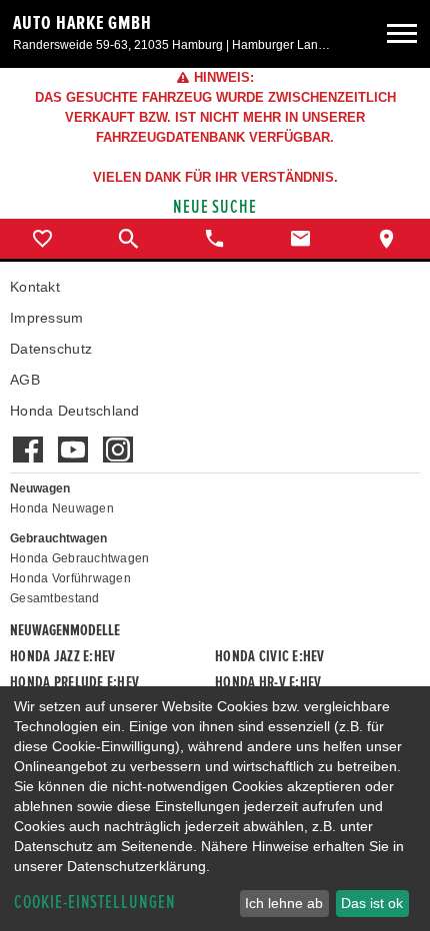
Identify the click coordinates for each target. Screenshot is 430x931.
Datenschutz (51, 349)
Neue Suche (215, 207)
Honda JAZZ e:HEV (62, 656)
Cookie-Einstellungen (95, 902)
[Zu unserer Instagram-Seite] (117, 440)
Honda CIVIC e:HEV (270, 656)
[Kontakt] (301, 239)
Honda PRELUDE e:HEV (74, 682)
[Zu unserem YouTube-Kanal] (72, 440)
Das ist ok (372, 903)
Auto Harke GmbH (82, 23)
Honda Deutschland (75, 411)
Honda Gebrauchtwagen (80, 558)
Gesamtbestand (55, 598)
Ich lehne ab (284, 903)
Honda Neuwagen (62, 508)
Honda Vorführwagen (70, 578)
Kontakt (35, 287)
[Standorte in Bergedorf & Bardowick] (387, 239)
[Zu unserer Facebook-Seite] (27, 440)
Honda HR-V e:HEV (268, 682)
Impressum (47, 318)
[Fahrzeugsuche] (129, 239)
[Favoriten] (43, 239)
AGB (25, 380)
